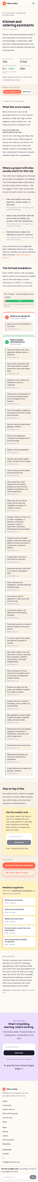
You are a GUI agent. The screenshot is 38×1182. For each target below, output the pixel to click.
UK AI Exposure (8, 1140)
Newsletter (7, 1144)
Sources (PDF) (16, 990)
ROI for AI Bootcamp (10, 1113)
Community (7, 1105)
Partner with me (9, 1109)
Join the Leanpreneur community (19, 865)
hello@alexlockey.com (11, 1162)
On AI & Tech (7, 1118)
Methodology (7, 990)
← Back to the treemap (13, 101)
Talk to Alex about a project (16, 873)
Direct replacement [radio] (12, 92)
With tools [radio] (27, 92)
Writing (5, 1132)
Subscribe (19, 1053)
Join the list (19, 842)
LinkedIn (6, 1154)
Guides (5, 1136)
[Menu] (33, 3)
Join (33, 1177)
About (24, 990)
